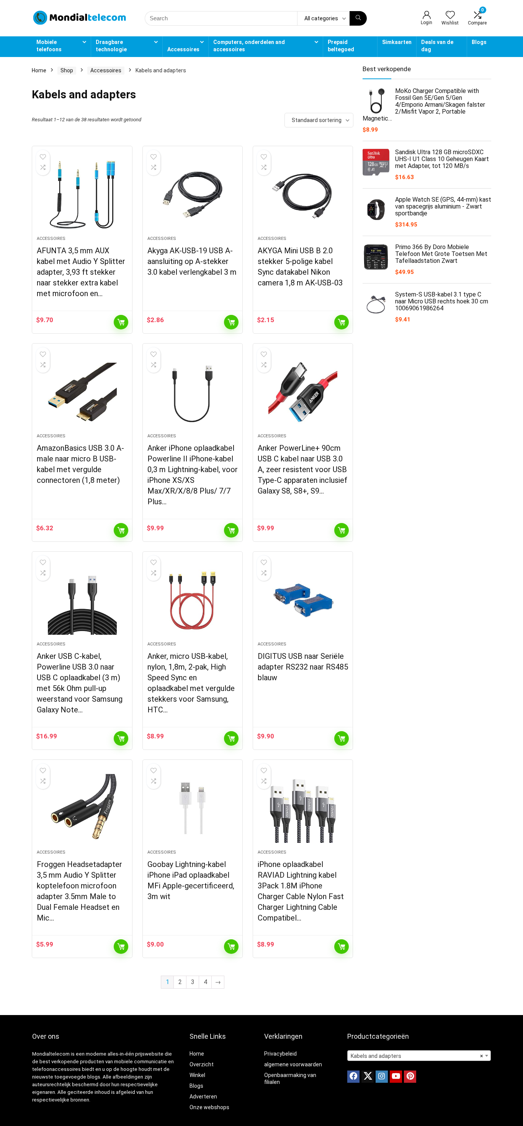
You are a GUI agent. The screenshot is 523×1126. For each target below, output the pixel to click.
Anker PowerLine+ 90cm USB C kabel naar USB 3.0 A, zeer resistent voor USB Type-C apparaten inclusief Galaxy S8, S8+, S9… (302, 469)
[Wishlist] (450, 15)
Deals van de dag (437, 45)
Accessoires (183, 49)
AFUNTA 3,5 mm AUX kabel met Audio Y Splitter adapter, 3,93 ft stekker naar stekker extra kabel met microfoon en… (81, 272)
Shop (66, 70)
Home (39, 70)
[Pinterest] (410, 1077)
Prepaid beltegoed (341, 45)
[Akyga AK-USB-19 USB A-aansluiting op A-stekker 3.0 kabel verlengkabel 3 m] (192, 194)
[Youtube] (396, 1077)
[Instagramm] (382, 1077)
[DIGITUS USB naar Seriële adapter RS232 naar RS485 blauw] (303, 600)
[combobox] (419, 1055)
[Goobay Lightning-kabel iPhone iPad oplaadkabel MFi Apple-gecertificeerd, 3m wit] (192, 808)
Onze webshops (209, 1107)
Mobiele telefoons (49, 45)
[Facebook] (353, 1077)
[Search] (358, 18)
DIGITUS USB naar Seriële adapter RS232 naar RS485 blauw (303, 667)
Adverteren (203, 1096)
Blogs (479, 42)
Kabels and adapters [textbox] (417, 1056)
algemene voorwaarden (293, 1064)
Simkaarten (397, 42)
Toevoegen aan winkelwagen (121, 322)
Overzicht (202, 1064)
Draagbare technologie (111, 45)
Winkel (197, 1075)
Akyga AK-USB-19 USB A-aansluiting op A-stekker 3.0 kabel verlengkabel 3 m (192, 261)
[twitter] (367, 1077)
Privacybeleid (280, 1054)
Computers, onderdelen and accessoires (249, 45)
